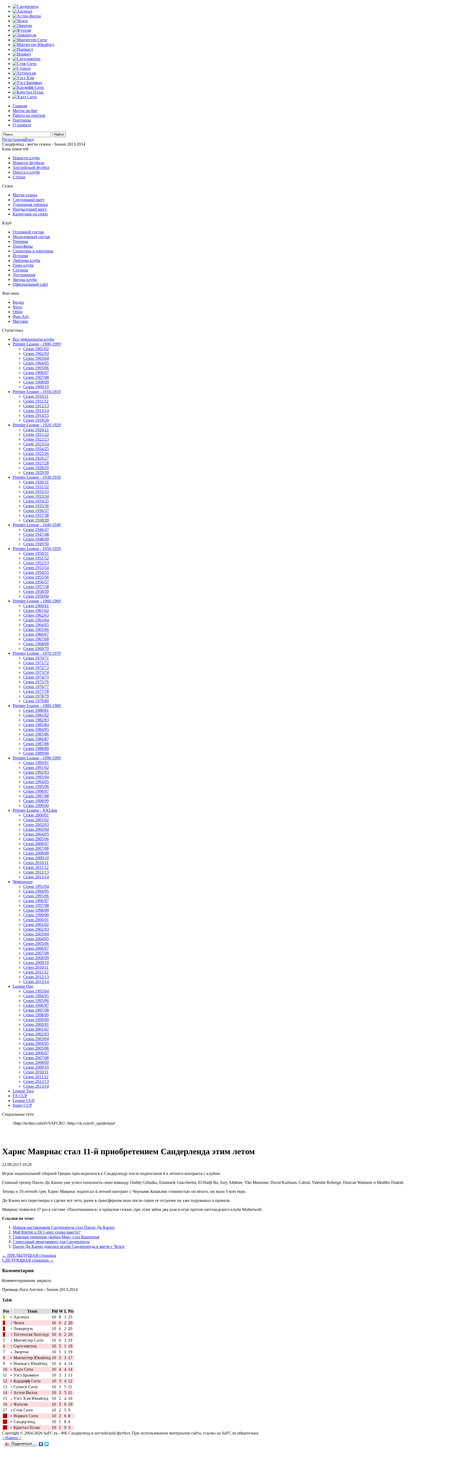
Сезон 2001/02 (36, 820)
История (20, 255)
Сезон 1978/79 (36, 696)
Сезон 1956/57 (36, 582)
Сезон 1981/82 (36, 715)
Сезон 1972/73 (36, 667)
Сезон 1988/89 (36, 748)
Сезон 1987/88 (36, 743)
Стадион (20, 270)
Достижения (24, 275)
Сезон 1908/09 (36, 382)
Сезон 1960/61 (36, 605)
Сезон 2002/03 (36, 824)
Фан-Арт (21, 316)
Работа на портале (29, 115)
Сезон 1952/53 (36, 563)
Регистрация (13, 139)
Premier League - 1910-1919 (37, 391)
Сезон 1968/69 (36, 644)
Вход (29, 139)
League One (23, 986)
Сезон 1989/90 (36, 753)
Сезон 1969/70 (36, 648)
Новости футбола (28, 162)
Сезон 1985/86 (36, 734)
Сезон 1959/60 (36, 596)
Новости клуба (26, 158)
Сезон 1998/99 (36, 801)
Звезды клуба (25, 279)
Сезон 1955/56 (36, 577)
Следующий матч (28, 199)
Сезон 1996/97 (36, 791)
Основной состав (28, 232)
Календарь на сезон (30, 214)
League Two (23, 1091)
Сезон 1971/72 (36, 663)
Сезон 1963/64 (36, 620)
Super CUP (22, 1105)
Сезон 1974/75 (36, 677)
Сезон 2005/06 (36, 839)
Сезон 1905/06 (36, 368)
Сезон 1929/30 (36, 472)
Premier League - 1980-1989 (37, 705)
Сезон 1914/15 (36, 415)
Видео (18, 302)
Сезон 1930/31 (36, 482)
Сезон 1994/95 (36, 781)
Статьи (19, 177)
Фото (17, 307)
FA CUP (20, 1096)
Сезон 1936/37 (36, 510)
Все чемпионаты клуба (33, 339)
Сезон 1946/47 (36, 529)
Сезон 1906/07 (36, 372)
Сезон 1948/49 (36, 539)
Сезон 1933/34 (36, 496)
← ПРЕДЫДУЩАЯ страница (29, 1255)
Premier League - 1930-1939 (37, 477)
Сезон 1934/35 (36, 501)
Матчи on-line (25, 110)
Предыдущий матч (29, 209)
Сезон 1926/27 (36, 458)
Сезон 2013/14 (36, 877)
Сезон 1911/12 (36, 401)
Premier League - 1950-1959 (37, 548)
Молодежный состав (31, 236)
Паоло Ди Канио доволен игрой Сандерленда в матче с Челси (69, 1246)
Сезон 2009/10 (36, 858)
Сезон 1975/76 (36, 682)
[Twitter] (46, 1444)
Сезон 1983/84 (36, 724)
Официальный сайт (30, 284)
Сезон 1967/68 (36, 639)
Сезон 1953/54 (36, 567)
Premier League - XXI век (35, 810)
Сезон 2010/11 (36, 862)
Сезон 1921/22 (36, 434)
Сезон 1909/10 (36, 387)
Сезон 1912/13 (36, 406)
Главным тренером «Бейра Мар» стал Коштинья (56, 1237)
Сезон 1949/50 (36, 544)
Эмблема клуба (26, 260)
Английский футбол (31, 167)
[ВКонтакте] (41, 1444)
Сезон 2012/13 (36, 872)
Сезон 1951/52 (36, 558)
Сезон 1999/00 (36, 805)
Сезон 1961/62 (36, 610)
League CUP (24, 1100)
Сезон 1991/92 (36, 767)
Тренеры (20, 241)
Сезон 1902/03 (36, 353)
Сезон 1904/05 (36, 363)
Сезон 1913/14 (36, 410)
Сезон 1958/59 (36, 591)
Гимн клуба (23, 265)
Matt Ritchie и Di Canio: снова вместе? (46, 1232)
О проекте (22, 125)
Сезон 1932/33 (36, 491)
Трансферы (23, 246)
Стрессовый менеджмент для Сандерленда (51, 1241)
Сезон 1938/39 (36, 520)
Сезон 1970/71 (36, 658)
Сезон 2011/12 (36, 867)
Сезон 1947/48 (36, 534)
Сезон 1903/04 (36, 358)
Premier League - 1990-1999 (37, 758)
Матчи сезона (25, 195)
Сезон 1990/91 (36, 762)
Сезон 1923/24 (36, 444)
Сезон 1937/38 (36, 515)
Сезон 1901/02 (36, 349)
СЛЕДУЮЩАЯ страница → (28, 1260)
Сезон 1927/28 (36, 463)
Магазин (20, 321)
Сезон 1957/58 (36, 586)
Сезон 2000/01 (36, 815)
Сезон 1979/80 (36, 701)
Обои (17, 312)
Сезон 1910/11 (36, 396)
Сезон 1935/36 (36, 506)
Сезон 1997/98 (36, 796)
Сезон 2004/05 (36, 834)
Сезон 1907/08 (36, 377)
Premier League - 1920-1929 (37, 425)
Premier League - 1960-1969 (37, 601)
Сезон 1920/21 (36, 429)
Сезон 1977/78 (36, 691)
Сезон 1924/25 (36, 448)
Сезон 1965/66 (36, 629)
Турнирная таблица (30, 204)
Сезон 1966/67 (36, 634)
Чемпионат (23, 881)
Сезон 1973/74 (36, 672)
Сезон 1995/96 (36, 786)
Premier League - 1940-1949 (37, 525)
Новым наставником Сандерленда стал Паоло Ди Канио (64, 1227)
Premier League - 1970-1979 (37, 653)
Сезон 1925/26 (36, 453)
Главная (20, 106)
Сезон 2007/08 (36, 848)
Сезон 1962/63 (36, 615)
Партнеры (22, 120)
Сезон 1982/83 (36, 720)
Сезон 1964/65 (36, 624)
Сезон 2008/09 (36, 853)
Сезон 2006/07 (36, 843)
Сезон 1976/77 (36, 686)
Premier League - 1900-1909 (37, 344)
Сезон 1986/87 (36, 739)
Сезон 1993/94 (36, 777)
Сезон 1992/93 (36, 772)
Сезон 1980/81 (36, 710)
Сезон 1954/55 (36, 572)
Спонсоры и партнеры (33, 251)
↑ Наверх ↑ (12, 1438)
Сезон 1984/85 (36, 729)
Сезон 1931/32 (36, 487)
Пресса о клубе (26, 172)
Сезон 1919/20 (36, 420)
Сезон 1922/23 (36, 439)
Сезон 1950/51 (36, 553)
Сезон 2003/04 (36, 829)
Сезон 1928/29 (36, 467)
